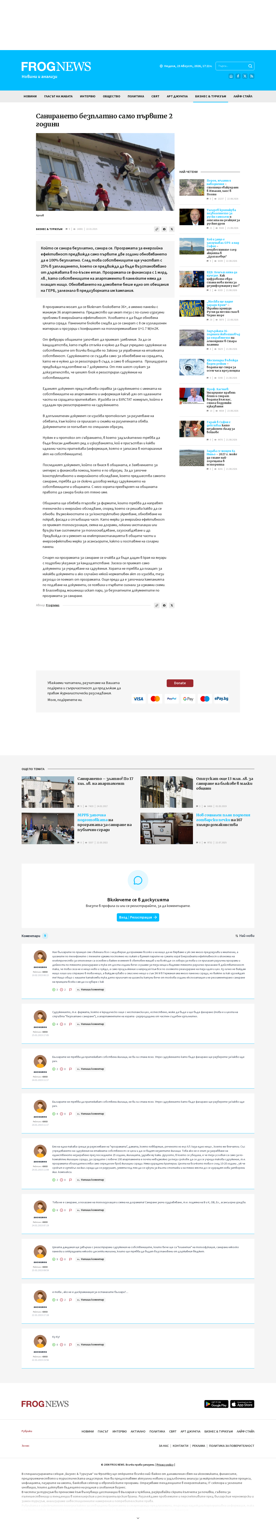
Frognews (52, 605)
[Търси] (250, 66)
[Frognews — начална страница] (45, 1404)
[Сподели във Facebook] (164, 229)
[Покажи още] (138, 1518)
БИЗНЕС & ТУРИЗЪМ (49, 229)
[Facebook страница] (238, 76)
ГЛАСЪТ (103, 1431)
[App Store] (242, 1404)
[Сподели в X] (172, 229)
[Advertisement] (138, 25)
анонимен (40, 967)
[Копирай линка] (157, 229)
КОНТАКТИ (180, 1446)
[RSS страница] (251, 76)
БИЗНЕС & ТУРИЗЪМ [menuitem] (210, 96)
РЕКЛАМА (198, 1446)
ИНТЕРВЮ (120, 1431)
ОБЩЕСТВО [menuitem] (111, 96)
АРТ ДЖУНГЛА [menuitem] (177, 96)
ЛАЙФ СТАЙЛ (245, 1431)
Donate (180, 683)
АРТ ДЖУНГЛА (190, 1431)
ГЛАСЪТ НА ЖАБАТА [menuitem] (58, 96)
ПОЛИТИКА (157, 1431)
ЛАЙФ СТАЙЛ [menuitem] (243, 96)
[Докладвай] (70, 989)
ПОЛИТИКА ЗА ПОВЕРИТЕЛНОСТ (231, 1446)
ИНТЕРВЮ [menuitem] (87, 96)
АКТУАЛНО (138, 1431)
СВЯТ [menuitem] (155, 96)
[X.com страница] (245, 76)
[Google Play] (216, 1404)
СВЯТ (173, 1431)
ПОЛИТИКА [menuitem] (136, 96)
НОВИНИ (88, 1431)
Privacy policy (165, 1465)
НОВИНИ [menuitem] (30, 96)
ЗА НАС (164, 1446)
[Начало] (231, 76)
